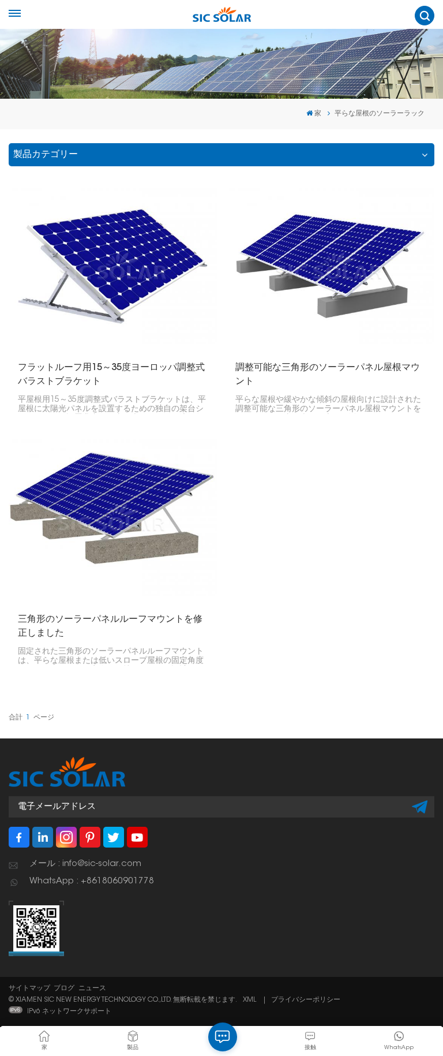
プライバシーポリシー (305, 1000)
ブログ (64, 988)
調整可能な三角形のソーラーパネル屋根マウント (327, 374)
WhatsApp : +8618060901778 (91, 881)
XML (249, 1000)
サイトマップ (29, 988)
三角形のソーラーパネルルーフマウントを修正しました (110, 626)
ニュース (92, 988)
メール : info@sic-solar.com (85, 864)
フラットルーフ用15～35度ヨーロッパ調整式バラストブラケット (111, 374)
